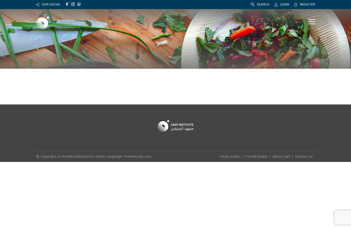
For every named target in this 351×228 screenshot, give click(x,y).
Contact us (304, 156)
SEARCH (263, 4)
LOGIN (284, 4)
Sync (148, 156)
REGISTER (307, 4)
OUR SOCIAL (51, 4)
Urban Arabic (230, 156)
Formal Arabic (256, 156)
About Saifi (281, 156)
